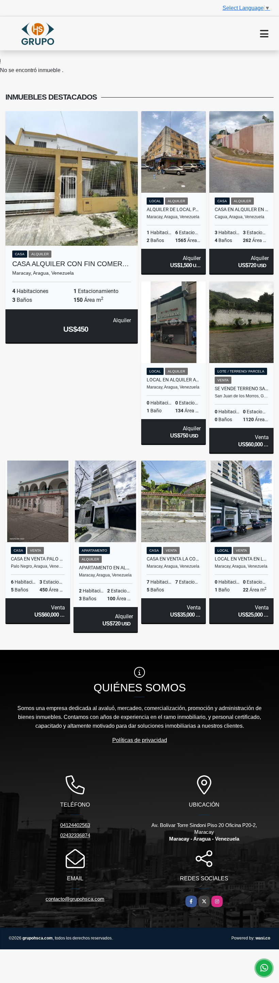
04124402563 (75, 825)
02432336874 (75, 835)
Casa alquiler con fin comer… (70, 264)
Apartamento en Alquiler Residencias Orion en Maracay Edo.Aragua (106, 567)
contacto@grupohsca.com (75, 899)
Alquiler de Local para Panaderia (173, 209)
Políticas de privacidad (139, 740)
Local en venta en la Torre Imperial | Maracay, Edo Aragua (241, 559)
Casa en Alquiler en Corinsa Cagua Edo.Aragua (241, 209)
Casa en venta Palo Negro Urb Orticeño (38, 559)
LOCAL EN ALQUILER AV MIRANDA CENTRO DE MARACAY (173, 379)
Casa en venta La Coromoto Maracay (173, 559)
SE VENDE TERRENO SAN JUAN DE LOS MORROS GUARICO (241, 388)
